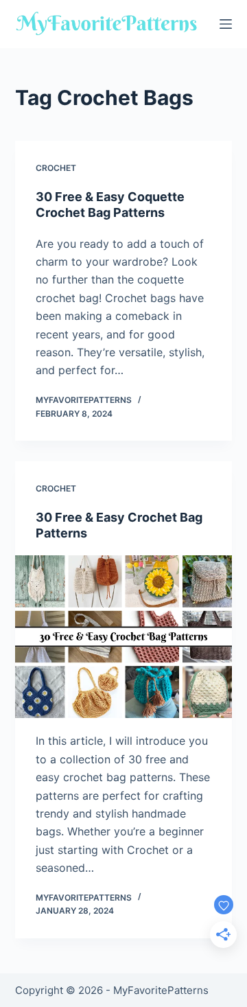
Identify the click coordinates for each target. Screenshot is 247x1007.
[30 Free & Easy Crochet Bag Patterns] (124, 637)
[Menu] (226, 24)
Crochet (56, 168)
